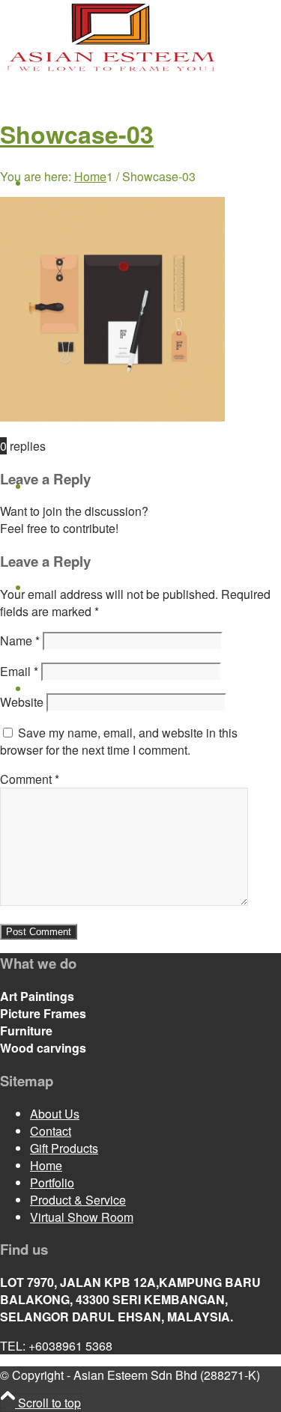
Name (20, 640)
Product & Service (78, 1199)
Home (46, 1165)
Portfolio (52, 1182)
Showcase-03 (77, 134)
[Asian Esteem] (112, 70)
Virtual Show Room (81, 1217)
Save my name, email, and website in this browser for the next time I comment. (119, 741)
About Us (54, 1113)
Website (21, 701)
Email (19, 671)
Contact (50, 1130)
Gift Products (64, 1148)
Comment (29, 779)
